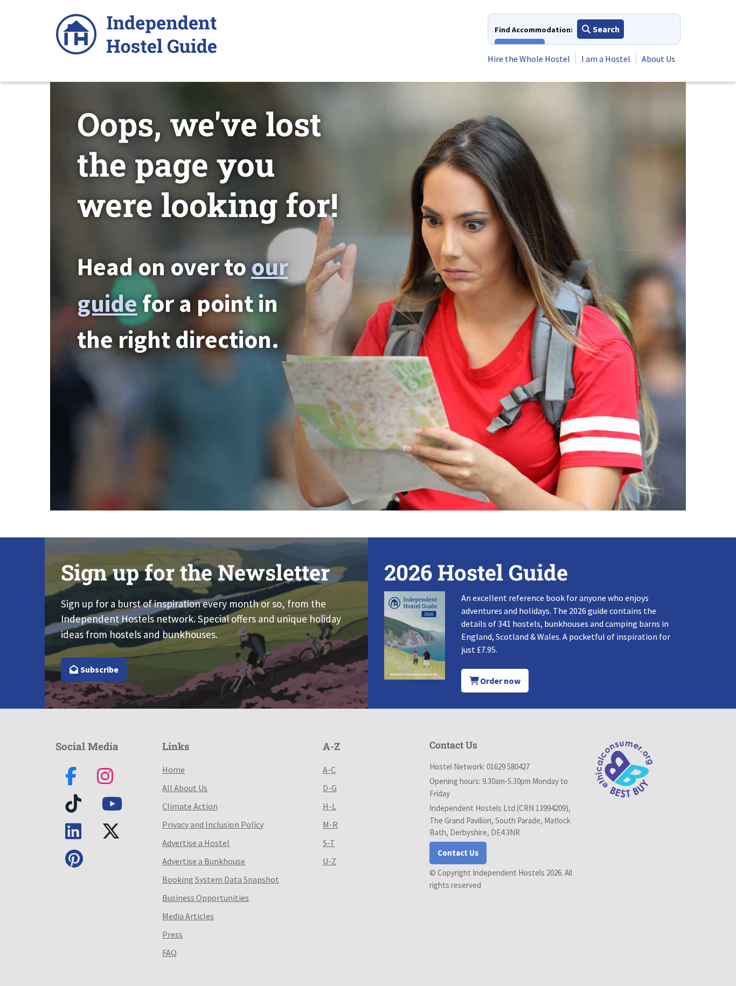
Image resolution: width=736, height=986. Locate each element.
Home (173, 769)
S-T (329, 842)
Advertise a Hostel (196, 842)
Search (605, 29)
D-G (330, 787)
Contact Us (458, 853)
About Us (658, 58)
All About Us (184, 787)
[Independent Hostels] (136, 35)
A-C (329, 769)
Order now (499, 680)
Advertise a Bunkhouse (203, 861)
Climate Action (190, 806)
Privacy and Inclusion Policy (212, 824)
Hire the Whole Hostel (529, 58)
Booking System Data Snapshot (220, 879)
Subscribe (99, 669)
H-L (329, 806)
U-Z (329, 861)
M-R (330, 824)
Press (172, 934)
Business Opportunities (205, 897)
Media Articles (188, 916)
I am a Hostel (605, 58)
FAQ (169, 952)
